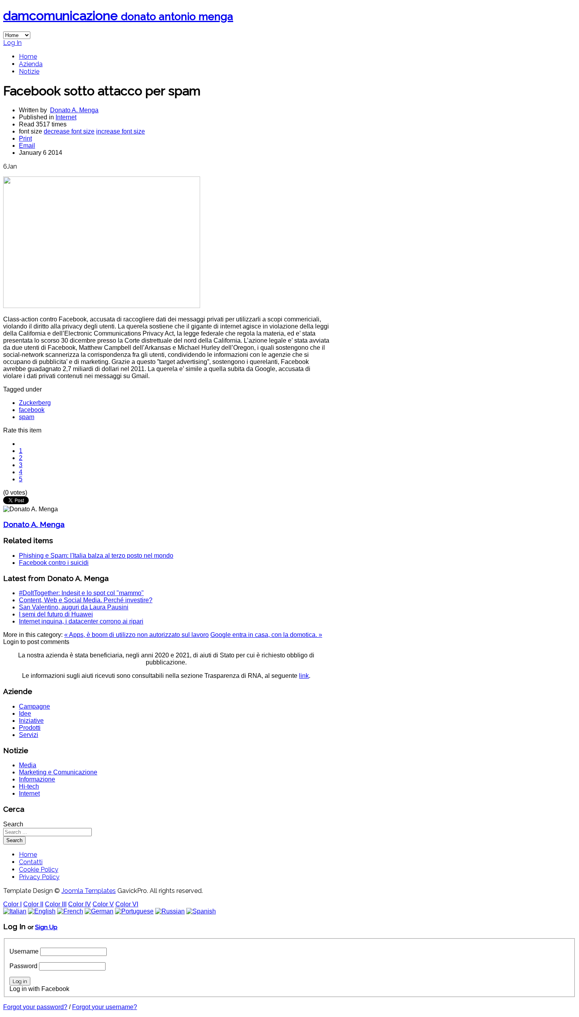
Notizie (29, 71)
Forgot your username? (104, 1007)
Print (25, 138)
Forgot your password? (35, 1007)
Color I (12, 904)
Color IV (79, 904)
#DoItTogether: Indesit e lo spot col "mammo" (81, 593)
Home (28, 56)
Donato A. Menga (74, 110)
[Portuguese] (134, 911)
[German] (99, 911)
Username (24, 951)
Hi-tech (29, 786)
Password (23, 966)
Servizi (28, 734)
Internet (66, 117)
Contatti (31, 862)
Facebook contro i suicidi (54, 562)
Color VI (126, 904)
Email (27, 145)
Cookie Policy (38, 869)
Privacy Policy (39, 877)
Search (13, 824)
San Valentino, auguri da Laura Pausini (73, 607)
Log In (12, 42)
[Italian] (14, 911)
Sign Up (46, 927)
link (304, 675)
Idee (25, 713)
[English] (42, 911)
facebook (32, 409)
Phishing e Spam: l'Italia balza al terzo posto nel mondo (96, 555)
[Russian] (170, 911)
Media (27, 765)
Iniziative (31, 720)
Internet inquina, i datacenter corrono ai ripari (81, 621)
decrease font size (69, 131)
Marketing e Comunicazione (58, 772)
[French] (70, 911)
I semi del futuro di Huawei (56, 614)
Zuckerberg (35, 402)
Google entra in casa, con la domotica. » (266, 634)
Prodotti (30, 727)
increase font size (120, 131)
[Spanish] (201, 911)
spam (26, 417)
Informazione (37, 779)
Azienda (31, 64)
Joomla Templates (88, 891)
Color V (103, 904)
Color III (56, 904)
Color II (33, 904)
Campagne (34, 706)
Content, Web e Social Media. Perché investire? (85, 600)
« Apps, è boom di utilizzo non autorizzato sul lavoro (136, 634)
